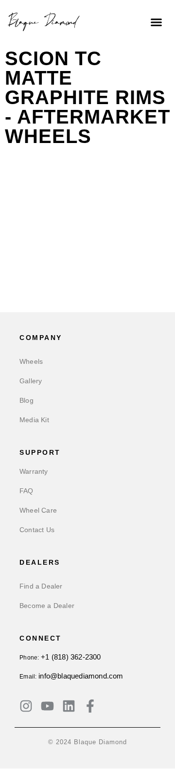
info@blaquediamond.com (80, 676)
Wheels (31, 361)
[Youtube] (47, 706)
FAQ (26, 491)
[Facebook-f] (90, 706)
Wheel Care (38, 510)
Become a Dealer (46, 605)
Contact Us (36, 530)
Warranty (33, 471)
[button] (156, 22)
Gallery (30, 381)
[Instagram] (26, 706)
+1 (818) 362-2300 (71, 657)
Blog (26, 400)
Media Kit (34, 420)
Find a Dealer (41, 586)
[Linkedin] (68, 706)
